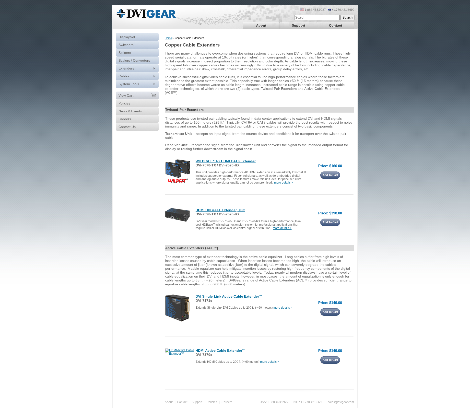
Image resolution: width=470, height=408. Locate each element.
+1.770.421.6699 (312, 402)
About (261, 25)
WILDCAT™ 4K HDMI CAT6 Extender (226, 161)
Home (168, 37)
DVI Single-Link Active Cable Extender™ (229, 296)
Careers (227, 402)
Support (298, 25)
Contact (335, 25)
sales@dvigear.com (341, 402)
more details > (283, 182)
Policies (212, 402)
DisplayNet (126, 37)
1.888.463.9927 (277, 402)
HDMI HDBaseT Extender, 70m (220, 210)
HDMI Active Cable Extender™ (221, 350)
